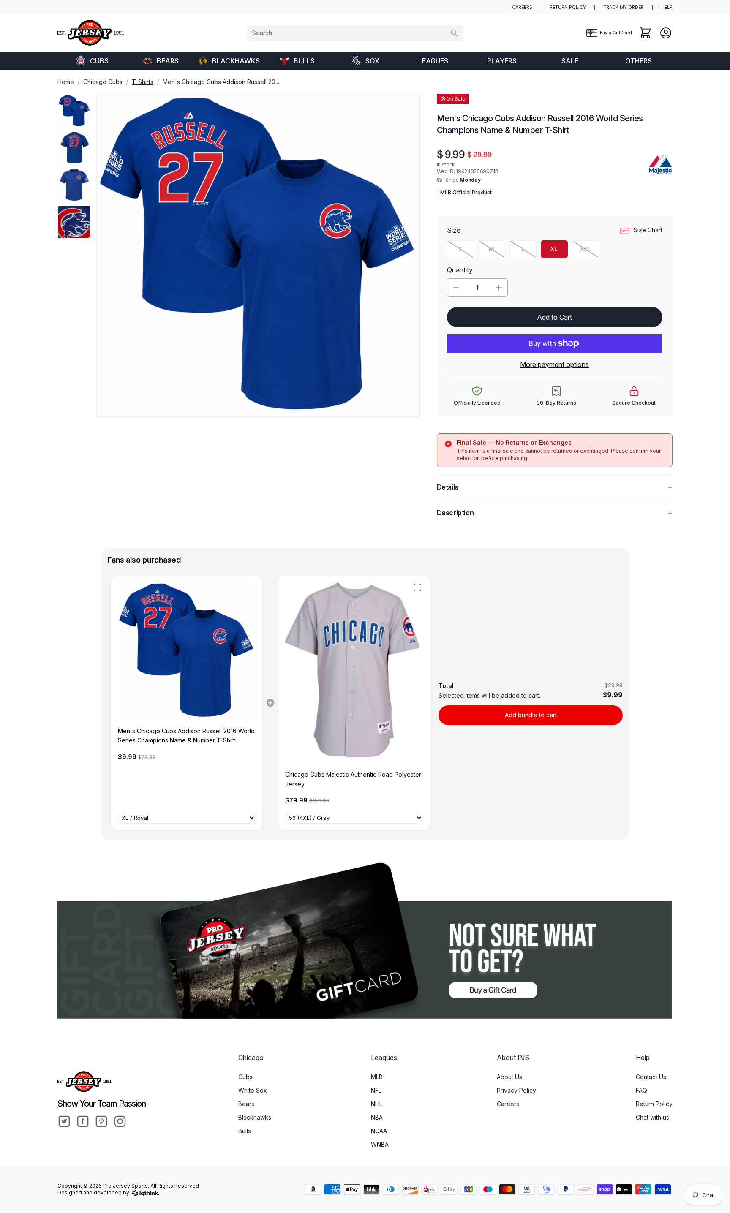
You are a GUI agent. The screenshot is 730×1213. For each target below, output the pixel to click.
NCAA (379, 1130)
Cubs (99, 61)
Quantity (460, 270)
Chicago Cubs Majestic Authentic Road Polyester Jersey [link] (353, 779)
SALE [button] (569, 61)
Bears (168, 61)
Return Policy (654, 1103)
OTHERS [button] (638, 61)
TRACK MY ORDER (623, 7)
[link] (187, 651)
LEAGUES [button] (433, 61)
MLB (377, 1076)
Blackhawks (236, 61)
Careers (508, 1103)
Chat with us (652, 1117)
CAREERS (522, 7)
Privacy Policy (516, 1090)
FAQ (641, 1090)
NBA (377, 1117)
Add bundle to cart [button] (531, 714)
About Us (509, 1076)
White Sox (252, 1090)
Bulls (304, 61)
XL (554, 249)
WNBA (380, 1144)
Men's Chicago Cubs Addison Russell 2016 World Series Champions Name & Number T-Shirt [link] (186, 735)
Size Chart (648, 230)
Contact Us (651, 1076)
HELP (667, 7)
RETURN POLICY (568, 7)
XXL (589, 251)
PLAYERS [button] (502, 61)
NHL (376, 1103)
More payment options (554, 364)
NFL (376, 1090)
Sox (372, 61)
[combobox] (355, 33)
